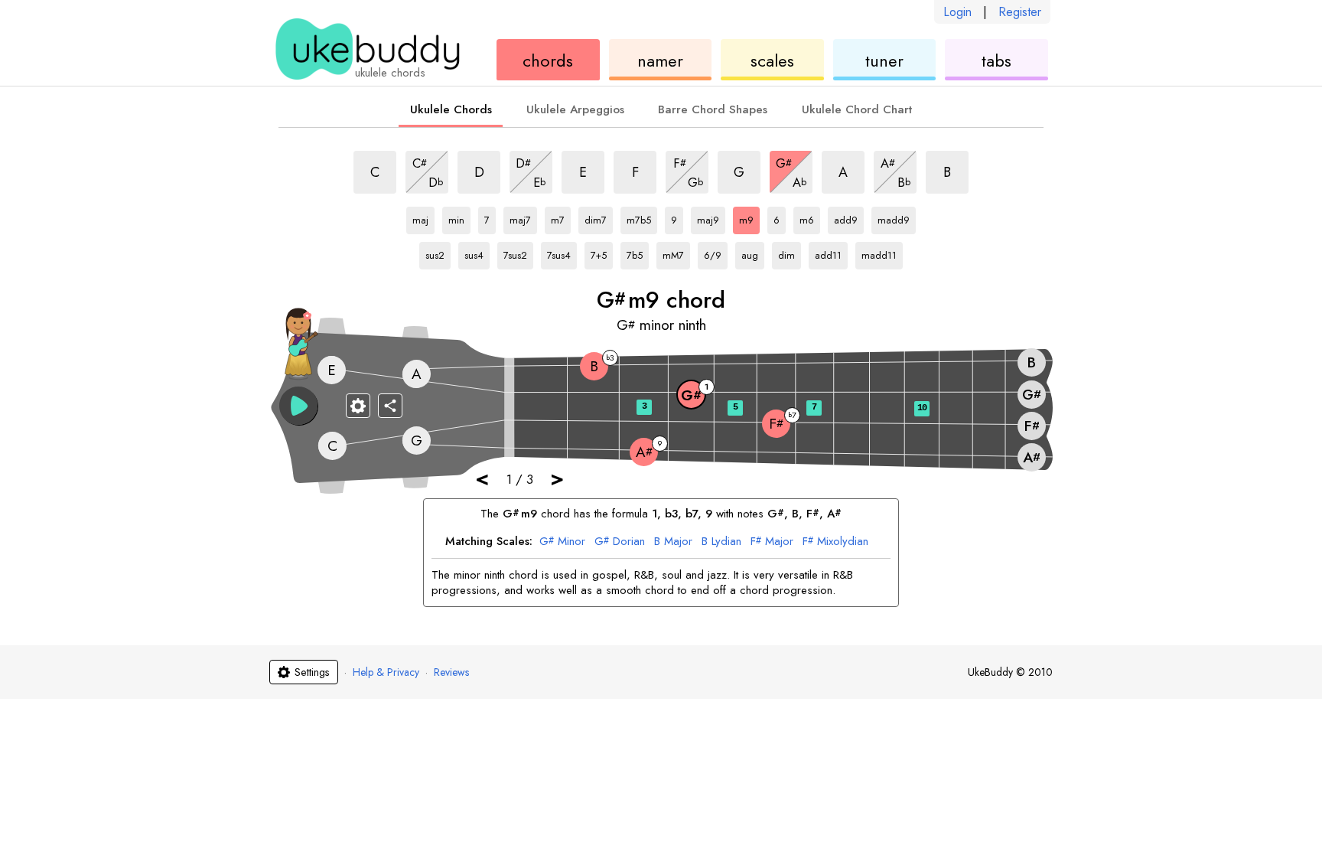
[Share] (390, 405)
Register (1019, 12)
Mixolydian (835, 542)
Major (673, 542)
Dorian (619, 542)
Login (957, 12)
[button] (298, 406)
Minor (562, 542)
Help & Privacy (386, 672)
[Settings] (358, 405)
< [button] (482, 478)
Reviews (451, 672)
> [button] (557, 478)
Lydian (721, 542)
